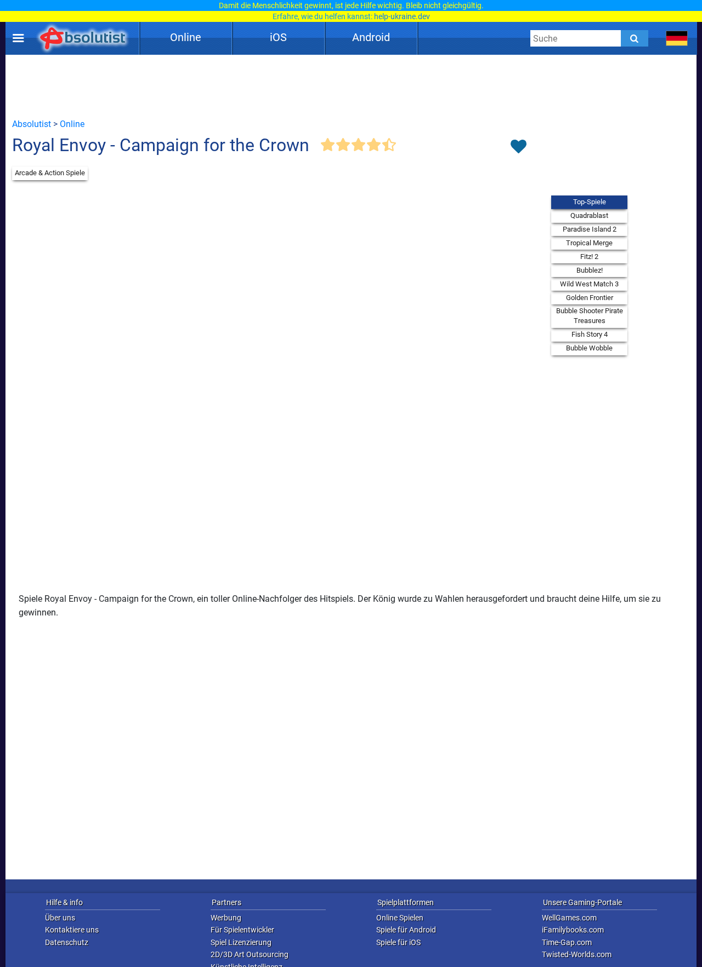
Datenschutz (66, 942)
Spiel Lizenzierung (241, 942)
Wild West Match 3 (589, 284)
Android (371, 37)
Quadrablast (589, 215)
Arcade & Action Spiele (50, 173)
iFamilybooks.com (573, 929)
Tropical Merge (589, 243)
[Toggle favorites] (518, 147)
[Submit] (634, 38)
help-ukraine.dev (402, 16)
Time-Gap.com (567, 942)
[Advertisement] (351, 86)
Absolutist (31, 124)
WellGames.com (569, 917)
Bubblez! (589, 270)
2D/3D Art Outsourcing (249, 954)
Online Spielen (399, 917)
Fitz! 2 (589, 256)
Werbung (226, 917)
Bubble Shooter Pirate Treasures (589, 316)
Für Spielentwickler (242, 929)
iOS (278, 37)
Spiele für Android (406, 929)
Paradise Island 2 (589, 229)
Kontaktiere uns (72, 929)
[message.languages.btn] (677, 38)
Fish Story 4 (589, 334)
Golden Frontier (589, 297)
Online (185, 37)
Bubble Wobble (589, 348)
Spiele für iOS (398, 942)
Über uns (60, 917)
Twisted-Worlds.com (577, 954)
